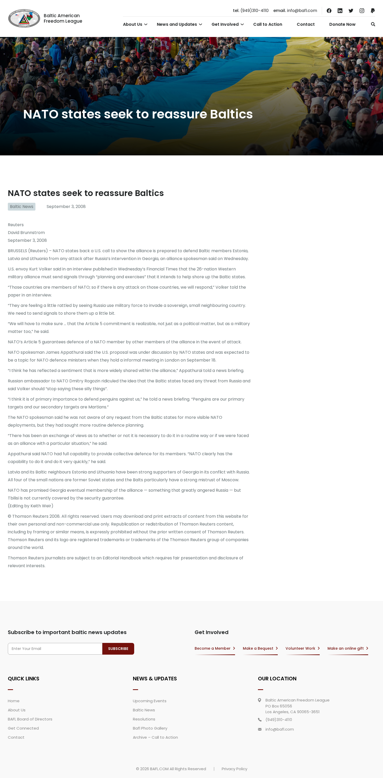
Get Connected (23, 728)
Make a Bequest (258, 648)
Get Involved (225, 24)
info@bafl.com (295, 11)
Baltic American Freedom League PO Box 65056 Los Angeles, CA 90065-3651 (297, 705)
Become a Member (213, 648)
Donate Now (342, 24)
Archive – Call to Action (155, 737)
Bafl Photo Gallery (150, 728)
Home (14, 701)
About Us (132, 24)
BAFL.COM (159, 768)
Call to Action (267, 24)
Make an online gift (346, 648)
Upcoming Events (149, 701)
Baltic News (21, 207)
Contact (306, 24)
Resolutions (144, 719)
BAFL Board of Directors (30, 719)
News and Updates (177, 24)
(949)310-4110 (251, 11)
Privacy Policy (234, 768)
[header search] (371, 24)
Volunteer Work (300, 648)
